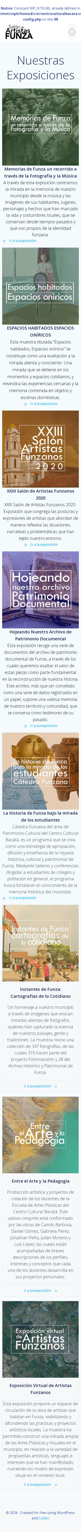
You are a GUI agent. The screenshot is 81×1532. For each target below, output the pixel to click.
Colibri (44, 1518)
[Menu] (72, 32)
